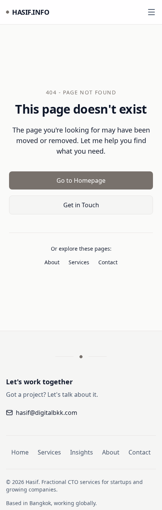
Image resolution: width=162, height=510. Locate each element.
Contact (108, 262)
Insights (81, 452)
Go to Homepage (81, 180)
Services (79, 262)
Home (20, 452)
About (52, 262)
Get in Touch (81, 205)
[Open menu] (151, 12)
